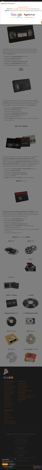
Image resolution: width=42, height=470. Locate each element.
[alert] (8, 463)
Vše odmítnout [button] (12, 464)
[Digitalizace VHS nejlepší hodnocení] (16, 15)
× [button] (15, 458)
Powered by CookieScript (9, 467)
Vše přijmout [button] (5, 464)
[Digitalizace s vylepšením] (29, 15)
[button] (8, 466)
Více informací (10, 462)
